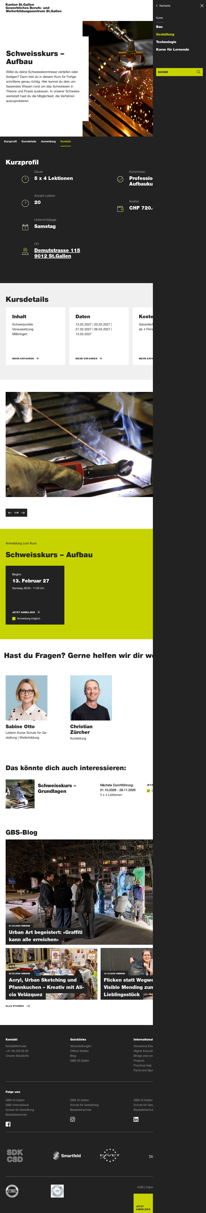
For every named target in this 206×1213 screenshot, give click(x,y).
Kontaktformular (16, 1046)
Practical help (143, 1065)
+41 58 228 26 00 (17, 1051)
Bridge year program (147, 1055)
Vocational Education (147, 1046)
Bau (159, 27)
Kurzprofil (10, 141)
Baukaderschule (16, 1114)
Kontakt (66, 141)
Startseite (164, 5)
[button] (36, 336)
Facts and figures (145, 1070)
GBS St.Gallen (79, 1060)
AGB (140, 1187)
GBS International (17, 1105)
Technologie (166, 42)
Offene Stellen (79, 1051)
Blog (73, 1055)
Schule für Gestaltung (20, 1109)
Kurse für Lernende (172, 49)
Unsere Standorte (17, 1055)
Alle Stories (15, 1006)
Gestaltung (165, 34)
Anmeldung (48, 141)
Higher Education (145, 1051)
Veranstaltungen (80, 1046)
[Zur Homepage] (33, 8)
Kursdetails (29, 141)
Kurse (159, 17)
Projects (139, 1060)
